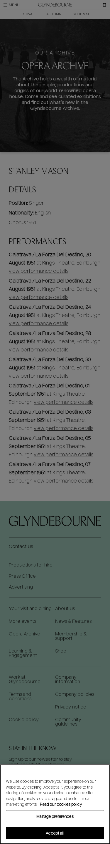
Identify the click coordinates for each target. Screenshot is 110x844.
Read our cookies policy (61, 804)
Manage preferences (54, 816)
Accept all (55, 832)
